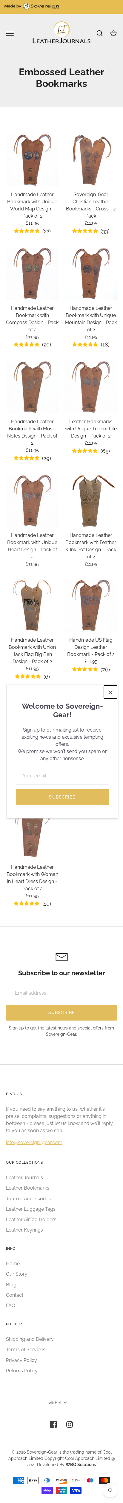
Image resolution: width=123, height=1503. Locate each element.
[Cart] (113, 33)
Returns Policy (22, 1371)
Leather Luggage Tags (31, 1209)
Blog (11, 1285)
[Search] (99, 33)
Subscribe (62, 797)
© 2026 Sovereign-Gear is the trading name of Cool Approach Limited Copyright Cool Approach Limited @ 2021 (61, 1458)
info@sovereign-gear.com (34, 1142)
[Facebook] (53, 1424)
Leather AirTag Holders (31, 1219)
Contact (14, 1295)
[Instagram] (69, 1424)
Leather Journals (24, 1177)
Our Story (16, 1274)
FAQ (10, 1305)
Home (13, 1263)
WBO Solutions (81, 1464)
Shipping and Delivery (30, 1339)
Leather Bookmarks (27, 1188)
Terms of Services (25, 1349)
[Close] (110, 692)
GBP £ (54, 1402)
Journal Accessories (28, 1199)
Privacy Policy (21, 1360)
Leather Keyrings (24, 1230)
